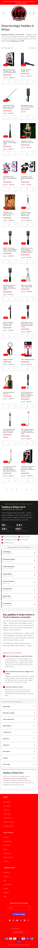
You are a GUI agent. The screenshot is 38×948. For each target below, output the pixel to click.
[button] (3, 13)
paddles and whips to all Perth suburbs (15, 778)
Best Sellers (7, 802)
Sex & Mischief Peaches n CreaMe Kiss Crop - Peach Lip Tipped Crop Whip (27, 432)
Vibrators (6, 861)
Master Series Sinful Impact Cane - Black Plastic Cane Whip (9, 107)
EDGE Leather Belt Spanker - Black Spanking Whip (8, 324)
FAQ (5, 896)
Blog (5, 880)
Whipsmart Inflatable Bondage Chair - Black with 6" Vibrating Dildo (9, 71)
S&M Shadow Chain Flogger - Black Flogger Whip (9, 142)
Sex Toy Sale (7, 814)
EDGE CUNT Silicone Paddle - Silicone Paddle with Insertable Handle (10, 249)
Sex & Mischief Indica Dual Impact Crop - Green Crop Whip (9, 431)
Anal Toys (6, 837)
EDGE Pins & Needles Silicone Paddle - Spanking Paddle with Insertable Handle (27, 250)
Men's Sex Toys (8, 818)
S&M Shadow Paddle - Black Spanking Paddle (27, 106)
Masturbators (7, 853)
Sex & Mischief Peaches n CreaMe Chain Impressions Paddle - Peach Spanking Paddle (9, 469)
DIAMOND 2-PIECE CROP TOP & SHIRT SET (27, 141)
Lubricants (6, 810)
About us (6, 876)
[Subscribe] (29, 908)
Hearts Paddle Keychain (27, 359)
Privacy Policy (8, 884)
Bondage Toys (7, 841)
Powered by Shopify (24, 945)
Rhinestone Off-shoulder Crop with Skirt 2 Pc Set (8, 214)
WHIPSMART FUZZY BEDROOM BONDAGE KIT (27, 178)
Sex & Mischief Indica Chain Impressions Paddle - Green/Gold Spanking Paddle (27, 394)
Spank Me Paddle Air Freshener (9, 393)
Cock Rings (7, 845)
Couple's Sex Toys (9, 826)
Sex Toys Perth (16, 945)
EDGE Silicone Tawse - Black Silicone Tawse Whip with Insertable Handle (27, 325)
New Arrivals (7, 806)
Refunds (6, 888)
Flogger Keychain (8, 359)
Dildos (5, 849)
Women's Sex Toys (9, 822)
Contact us (7, 872)
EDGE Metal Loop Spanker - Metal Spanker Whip (26, 214)
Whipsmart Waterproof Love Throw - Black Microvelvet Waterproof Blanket (28, 469)
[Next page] (31, 490)
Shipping (6, 892)
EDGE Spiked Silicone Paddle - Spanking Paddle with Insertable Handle (9, 287)
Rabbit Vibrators (8, 857)
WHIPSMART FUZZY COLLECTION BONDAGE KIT (10, 178)
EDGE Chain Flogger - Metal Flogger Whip (27, 286)
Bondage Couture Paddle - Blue (26, 70)
